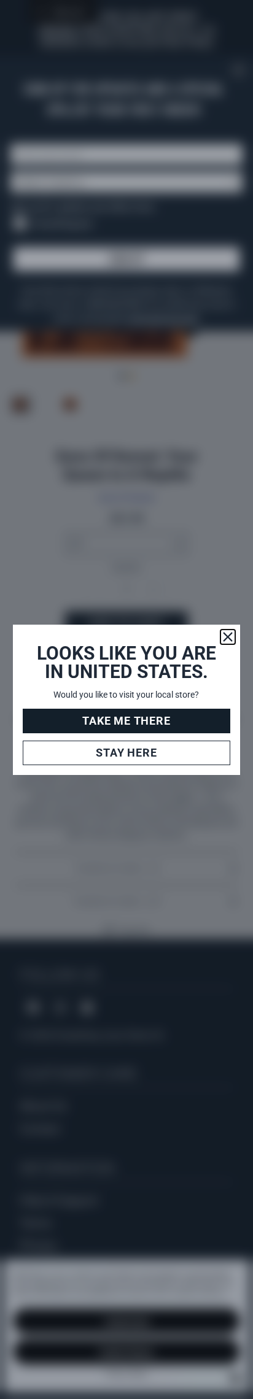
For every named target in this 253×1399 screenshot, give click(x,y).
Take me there (126, 720)
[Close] (227, 637)
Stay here (126, 752)
